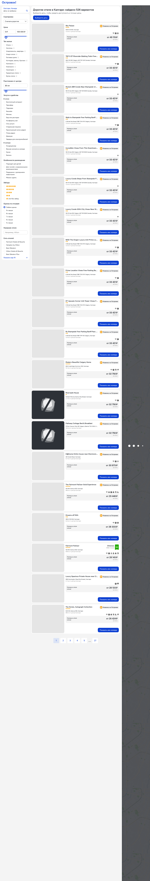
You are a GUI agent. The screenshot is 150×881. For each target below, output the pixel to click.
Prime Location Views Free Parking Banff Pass (82, 270)
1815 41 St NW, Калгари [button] (72, 519)
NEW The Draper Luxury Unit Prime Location (82, 240)
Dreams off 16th (72, 515)
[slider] (6, 37)
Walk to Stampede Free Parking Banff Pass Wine (82, 117)
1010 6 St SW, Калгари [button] (72, 29)
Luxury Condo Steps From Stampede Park (82, 178)
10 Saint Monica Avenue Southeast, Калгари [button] (79, 397)
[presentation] (16, 21)
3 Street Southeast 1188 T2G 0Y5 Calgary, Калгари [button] (80, 121)
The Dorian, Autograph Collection (79, 607)
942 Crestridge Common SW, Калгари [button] (77, 366)
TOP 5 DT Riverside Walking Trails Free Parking (82, 56)
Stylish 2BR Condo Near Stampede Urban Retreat (82, 87)
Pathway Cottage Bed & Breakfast (79, 423)
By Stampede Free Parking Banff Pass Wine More (82, 331)
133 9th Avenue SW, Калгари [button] (74, 488)
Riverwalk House (72, 393)
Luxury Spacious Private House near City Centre (82, 576)
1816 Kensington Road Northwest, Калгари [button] (78, 579)
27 (95, 640)
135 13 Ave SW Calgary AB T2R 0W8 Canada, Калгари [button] (81, 91)
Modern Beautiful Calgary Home (78, 362)
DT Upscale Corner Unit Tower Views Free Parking (82, 301)
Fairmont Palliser (72, 546)
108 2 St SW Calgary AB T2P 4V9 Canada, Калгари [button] (81, 60)
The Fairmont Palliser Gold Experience (81, 484)
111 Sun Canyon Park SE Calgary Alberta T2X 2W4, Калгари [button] (82, 426)
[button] (16, 9)
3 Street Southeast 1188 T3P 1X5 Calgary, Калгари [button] (80, 335)
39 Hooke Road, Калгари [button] (73, 457)
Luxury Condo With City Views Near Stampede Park (82, 209)
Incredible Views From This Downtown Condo (82, 148)
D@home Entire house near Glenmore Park (82, 454)
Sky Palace (70, 25)
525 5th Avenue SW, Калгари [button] (74, 611)
